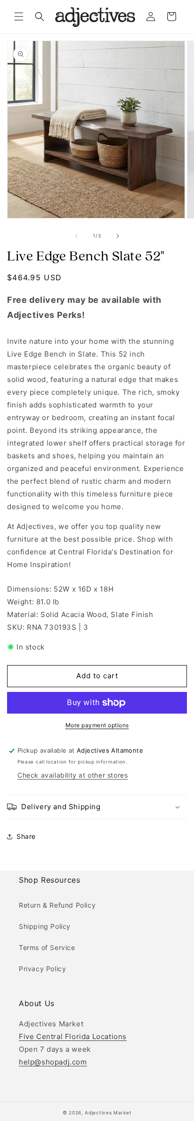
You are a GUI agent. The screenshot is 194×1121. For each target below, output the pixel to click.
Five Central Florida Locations (73, 1036)
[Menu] (18, 16)
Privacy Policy (42, 969)
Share (26, 836)
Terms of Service (47, 947)
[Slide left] (76, 236)
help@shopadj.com (53, 1061)
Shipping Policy (45, 926)
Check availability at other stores (72, 775)
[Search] (39, 16)
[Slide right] (117, 236)
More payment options (97, 725)
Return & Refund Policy (57, 905)
